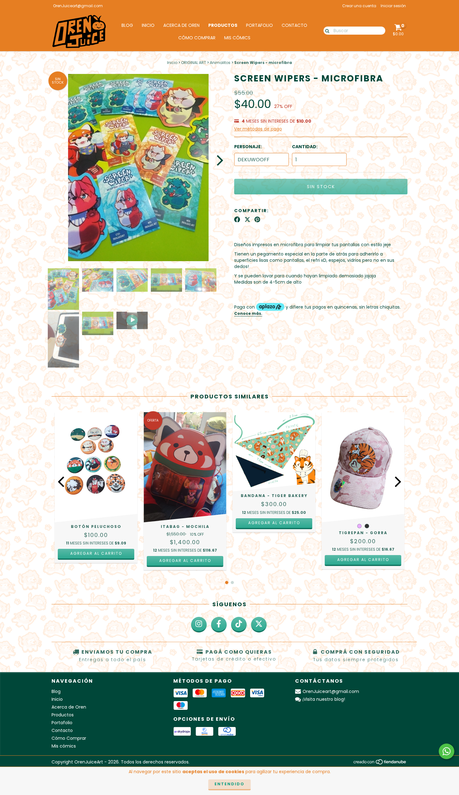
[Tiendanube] (380, 763)
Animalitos (220, 62)
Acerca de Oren (181, 25)
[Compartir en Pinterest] (257, 220)
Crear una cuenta (359, 5)
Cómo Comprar (196, 38)
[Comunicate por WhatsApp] (446, 751)
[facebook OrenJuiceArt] (219, 624)
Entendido (229, 784)
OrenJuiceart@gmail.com (78, 5)
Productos (222, 25)
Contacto (294, 25)
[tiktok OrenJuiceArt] (239, 624)
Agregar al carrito (96, 553)
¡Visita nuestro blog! (324, 699)
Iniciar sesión (393, 5)
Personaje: (248, 147)
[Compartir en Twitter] (247, 220)
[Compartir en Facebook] (237, 220)
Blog (127, 25)
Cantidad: (305, 147)
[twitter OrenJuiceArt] (259, 624)
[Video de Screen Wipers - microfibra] (132, 320)
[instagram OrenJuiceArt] (199, 624)
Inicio (148, 25)
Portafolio (259, 25)
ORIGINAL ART (193, 62)
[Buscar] (325, 30)
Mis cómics (237, 38)
